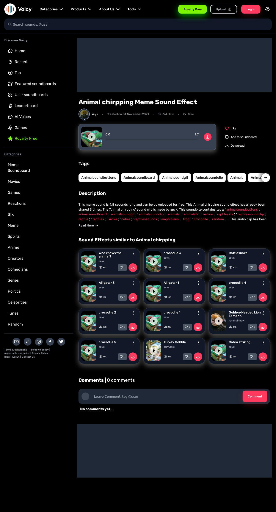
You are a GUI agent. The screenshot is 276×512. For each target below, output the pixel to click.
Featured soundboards (35, 83)
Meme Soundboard (19, 167)
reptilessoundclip (251, 214)
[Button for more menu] (133, 253)
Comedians (18, 269)
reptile (83, 219)
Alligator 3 (106, 282)
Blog (7, 356)
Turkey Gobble (175, 342)
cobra (126, 219)
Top (18, 72)
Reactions (17, 203)
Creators (15, 258)
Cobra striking (239, 342)
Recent (21, 61)
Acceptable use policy (17, 353)
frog (186, 219)
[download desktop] (208, 137)
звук (102, 261)
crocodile (201, 219)
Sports (14, 236)
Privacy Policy (40, 353)
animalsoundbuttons (98, 177)
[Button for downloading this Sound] (133, 267)
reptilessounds (146, 219)
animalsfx (191, 214)
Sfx (11, 214)
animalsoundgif (175, 177)
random (218, 219)
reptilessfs (225, 214)
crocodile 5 (107, 342)
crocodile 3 (172, 253)
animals (236, 177)
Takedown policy (39, 349)
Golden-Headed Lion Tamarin (245, 314)
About (15, 356)
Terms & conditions (15, 349)
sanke (113, 219)
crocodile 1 (172, 312)
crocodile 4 (237, 282)
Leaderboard (26, 105)
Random (15, 324)
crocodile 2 (107, 312)
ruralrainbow (237, 320)
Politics (14, 291)
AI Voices (23, 116)
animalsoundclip (209, 177)
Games (21, 127)
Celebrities (17, 302)
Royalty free (26, 138)
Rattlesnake (238, 253)
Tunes (13, 313)
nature (208, 214)
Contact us (28, 356)
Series (13, 280)
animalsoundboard (139, 177)
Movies (14, 181)
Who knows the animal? (110, 254)
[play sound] (92, 137)
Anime (13, 247)
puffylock (169, 346)
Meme (13, 225)
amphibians (170, 219)
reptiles (99, 219)
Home (20, 50)
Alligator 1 (171, 282)
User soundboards (31, 94)
